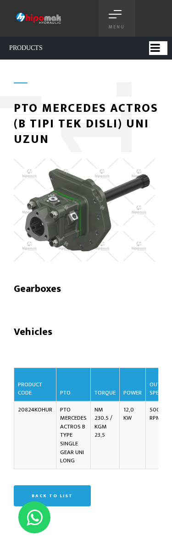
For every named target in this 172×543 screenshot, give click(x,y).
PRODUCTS (26, 47)
